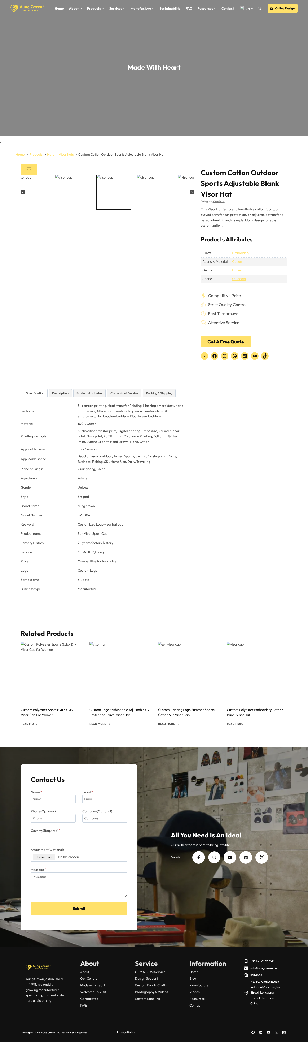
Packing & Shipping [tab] (159, 393)
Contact (227, 8)
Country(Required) (46, 830)
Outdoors (239, 279)
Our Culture (89, 978)
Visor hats (219, 201)
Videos (194, 992)
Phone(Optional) (43, 811)
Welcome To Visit (93, 992)
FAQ (189, 8)
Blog (192, 978)
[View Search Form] (259, 8)
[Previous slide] (23, 192)
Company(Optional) (97, 811)
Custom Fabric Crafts (151, 985)
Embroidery (240, 253)
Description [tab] (60, 393)
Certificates (89, 998)
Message (38, 869)
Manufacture (198, 985)
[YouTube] (268, 1032)
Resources (197, 998)
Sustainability (170, 8)
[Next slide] (192, 192)
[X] (276, 1032)
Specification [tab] (35, 393)
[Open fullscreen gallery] (29, 169)
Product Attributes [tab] (89, 393)
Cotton (237, 261)
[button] (31, 192)
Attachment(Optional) (47, 850)
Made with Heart (92, 985)
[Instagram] (284, 1032)
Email (87, 792)
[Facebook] (253, 1032)
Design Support (146, 978)
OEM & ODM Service (150, 972)
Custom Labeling (147, 998)
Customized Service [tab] (124, 393)
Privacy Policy (126, 1032)
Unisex (237, 270)
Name (36, 792)
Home (59, 8)
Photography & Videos (151, 992)
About (84, 972)
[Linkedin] (261, 1032)
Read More (29, 724)
